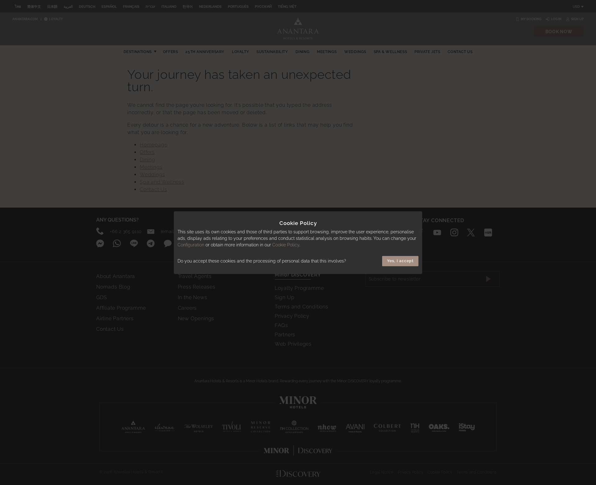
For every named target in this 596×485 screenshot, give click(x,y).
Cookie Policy (285, 244)
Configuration (191, 244)
